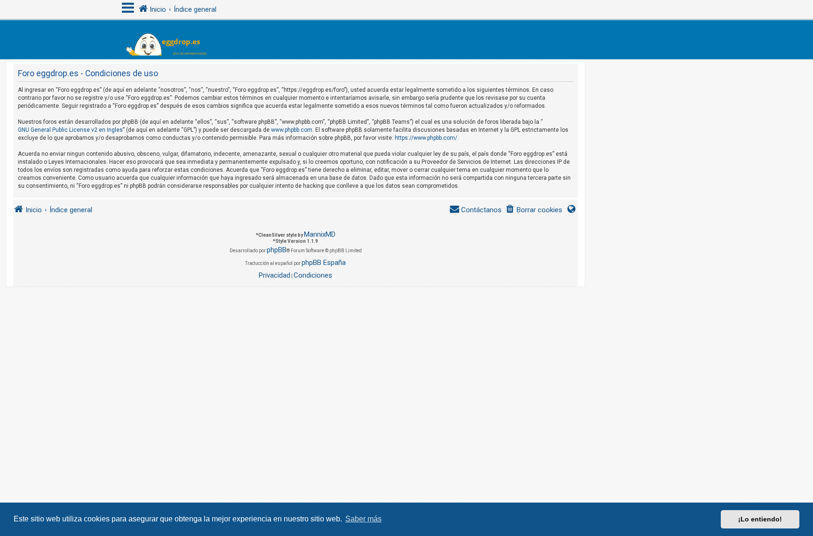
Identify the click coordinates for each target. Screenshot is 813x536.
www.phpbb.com (291, 130)
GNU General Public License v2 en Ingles (70, 130)
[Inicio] (172, 40)
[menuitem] (534, 210)
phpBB (277, 250)
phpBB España (324, 262)
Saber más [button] (363, 519)
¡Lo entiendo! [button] (760, 519)
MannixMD (319, 234)
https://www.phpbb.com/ (426, 138)
